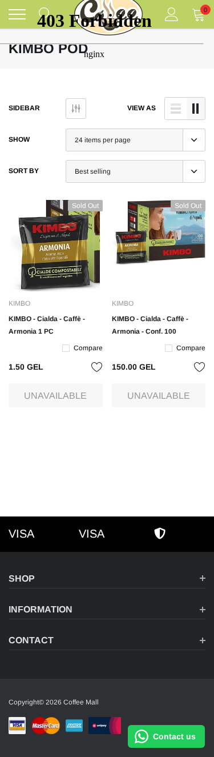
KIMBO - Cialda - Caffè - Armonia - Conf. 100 (150, 325)
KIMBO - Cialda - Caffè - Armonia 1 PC (47, 325)
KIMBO (19, 303)
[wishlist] (97, 367)
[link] (56, 245)
